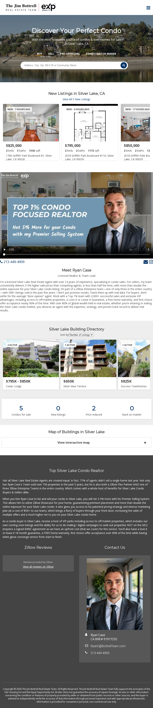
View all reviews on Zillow (38, 566)
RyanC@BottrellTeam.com (108, 646)
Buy (39, 53)
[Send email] (145, 262)
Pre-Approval (70, 53)
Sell (51, 53)
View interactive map (73, 442)
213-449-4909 (13, 261)
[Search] (124, 65)
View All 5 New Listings (76, 99)
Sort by (64, 334)
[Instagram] (151, 262)
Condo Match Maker (101, 53)
